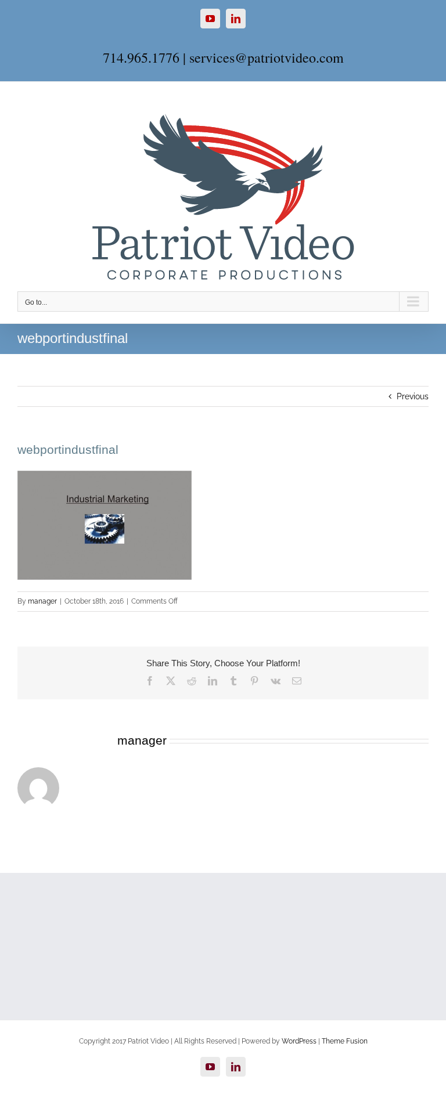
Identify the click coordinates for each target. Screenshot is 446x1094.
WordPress (299, 1041)
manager (42, 601)
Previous (413, 396)
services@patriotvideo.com (266, 57)
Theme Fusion (345, 1041)
